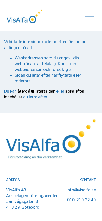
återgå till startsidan (36, 91)
